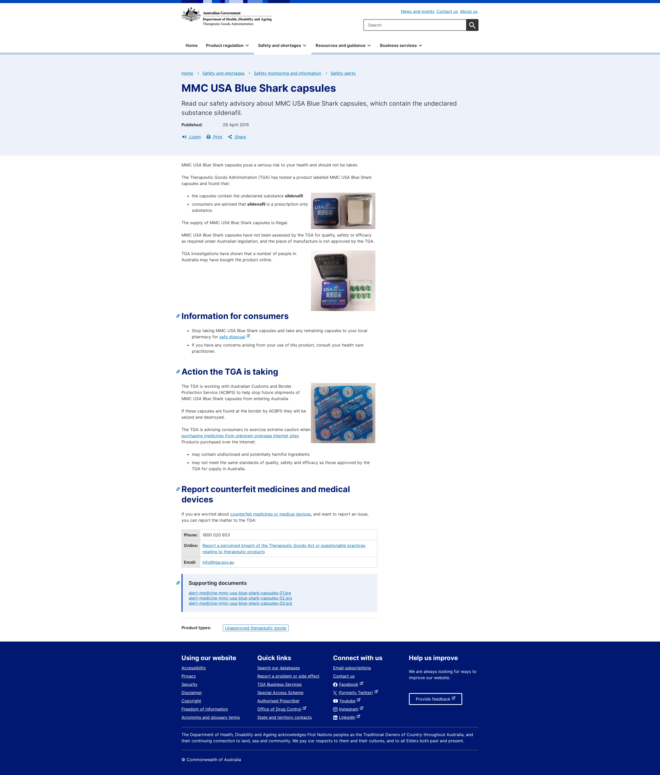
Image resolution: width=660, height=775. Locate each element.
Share (240, 136)
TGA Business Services (279, 684)
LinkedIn (348, 717)
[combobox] (420, 25)
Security (189, 684)
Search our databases (278, 667)
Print (217, 136)
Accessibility (194, 667)
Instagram (349, 709)
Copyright (191, 700)
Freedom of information (205, 709)
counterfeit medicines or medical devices (270, 514)
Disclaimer (192, 692)
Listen (194, 136)
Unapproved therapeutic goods (255, 627)
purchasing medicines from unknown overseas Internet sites (240, 435)
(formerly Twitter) (357, 692)
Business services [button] (398, 45)
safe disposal (233, 336)
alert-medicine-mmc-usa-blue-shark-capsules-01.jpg (240, 592)
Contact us (447, 11)
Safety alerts (343, 73)
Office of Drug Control (280, 709)
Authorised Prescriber (278, 700)
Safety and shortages (223, 73)
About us (468, 11)
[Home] (227, 16)
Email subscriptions (352, 667)
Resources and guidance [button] (341, 45)
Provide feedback (434, 700)
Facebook (349, 684)
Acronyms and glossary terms (211, 717)
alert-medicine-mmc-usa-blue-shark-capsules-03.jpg (240, 603)
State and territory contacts (284, 717)
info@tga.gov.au (218, 562)
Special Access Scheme (280, 692)
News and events (417, 11)
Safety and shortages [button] (279, 45)
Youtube (348, 700)
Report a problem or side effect (288, 676)
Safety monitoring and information (287, 73)
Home (192, 45)
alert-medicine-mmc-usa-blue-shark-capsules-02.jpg (240, 598)
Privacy (189, 676)
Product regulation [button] (225, 45)
